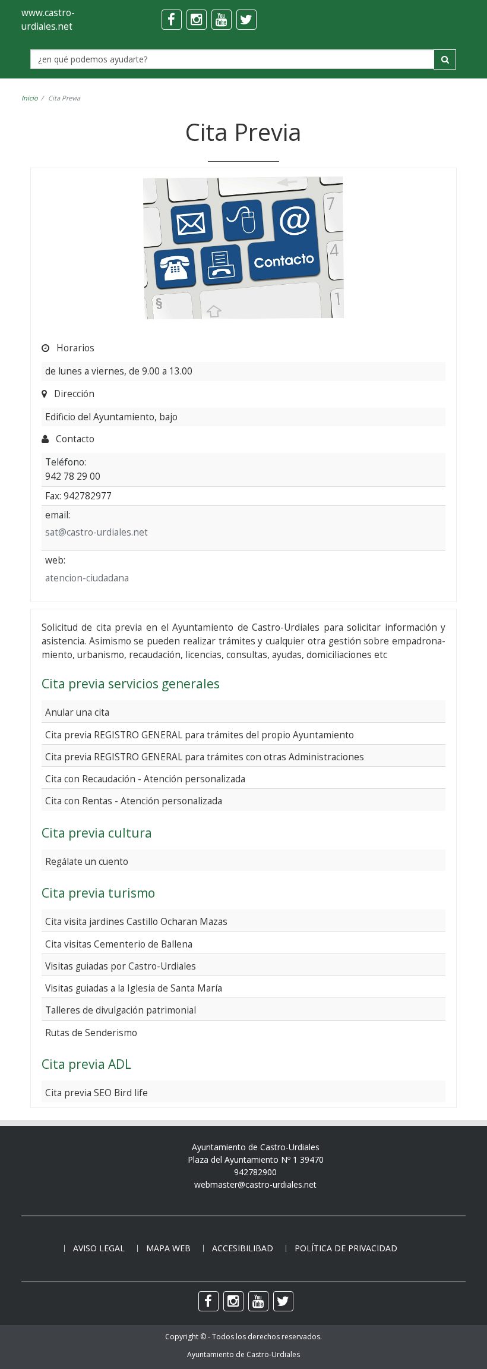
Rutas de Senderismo (91, 1032)
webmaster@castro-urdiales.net (255, 1184)
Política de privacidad (346, 1248)
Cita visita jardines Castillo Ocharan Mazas (136, 921)
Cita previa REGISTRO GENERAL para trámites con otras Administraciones (204, 757)
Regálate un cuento (86, 861)
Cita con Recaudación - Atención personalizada (145, 779)
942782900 (255, 1172)
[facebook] (172, 20)
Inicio (29, 97)
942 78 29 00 (72, 476)
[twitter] (246, 20)
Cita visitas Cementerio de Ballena (118, 944)
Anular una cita (77, 712)
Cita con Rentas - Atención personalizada (133, 801)
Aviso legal (99, 1248)
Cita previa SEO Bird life (96, 1093)
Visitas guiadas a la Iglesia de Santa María (133, 988)
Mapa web (168, 1248)
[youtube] (221, 20)
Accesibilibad (242, 1248)
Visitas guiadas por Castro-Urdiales (120, 966)
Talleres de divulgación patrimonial (120, 1010)
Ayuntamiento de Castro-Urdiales (243, 1354)
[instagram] (196, 20)
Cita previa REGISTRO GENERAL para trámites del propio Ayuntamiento (199, 735)
